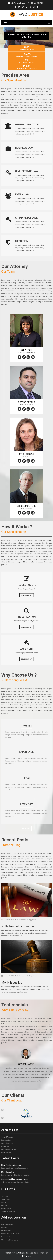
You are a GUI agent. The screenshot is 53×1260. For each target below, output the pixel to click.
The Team (4, 1196)
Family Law (5, 1146)
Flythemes (26, 1256)
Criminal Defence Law (8, 1149)
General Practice (7, 1137)
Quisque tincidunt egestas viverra (14, 1179)
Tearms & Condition (8, 1212)
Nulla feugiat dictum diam (18, 926)
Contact (4, 1205)
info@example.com (18, 3)
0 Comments (21, 920)
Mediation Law (6, 1152)
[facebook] (15, 7)
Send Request (26, 595)
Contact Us (25, 828)
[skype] (30, 7)
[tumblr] (38, 7)
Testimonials (5, 1199)
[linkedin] (26, 7)
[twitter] (19, 7)
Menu (5, 23)
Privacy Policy (6, 1208)
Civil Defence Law (7, 1143)
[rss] (34, 7)
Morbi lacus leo (11, 982)
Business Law (6, 1140)
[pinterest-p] (23, 7)
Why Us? (4, 1202)
